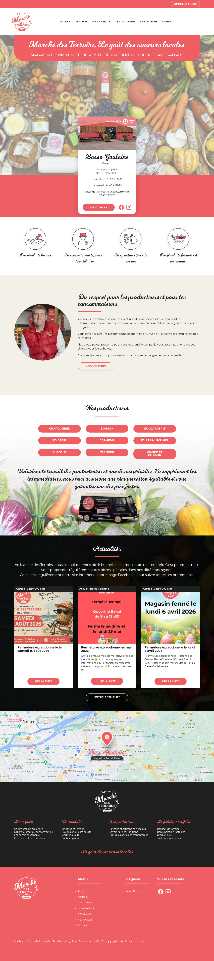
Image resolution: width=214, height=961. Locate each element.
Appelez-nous (185, 4)
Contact (168, 21)
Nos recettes (85, 919)
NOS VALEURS (95, 366)
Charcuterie (59, 428)
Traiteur (107, 452)
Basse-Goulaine (134, 891)
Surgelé (59, 452)
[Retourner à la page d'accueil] (22, 21)
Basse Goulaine (36, 588)
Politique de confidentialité (32, 941)
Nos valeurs (148, 21)
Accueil (65, 21)
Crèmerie (107, 440)
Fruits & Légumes (154, 440)
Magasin (81, 21)
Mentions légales (64, 941)
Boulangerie (154, 428)
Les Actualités (125, 21)
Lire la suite (43, 681)
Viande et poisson (154, 454)
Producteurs (101, 21)
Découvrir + (98, 207)
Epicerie (59, 440)
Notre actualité (107, 697)
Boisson (107, 428)
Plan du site (86, 941)
